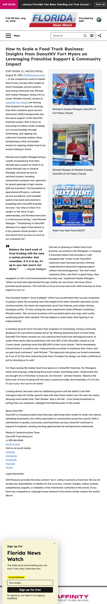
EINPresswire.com (34, 75)
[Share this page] (99, 35)
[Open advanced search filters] (91, 35)
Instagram (11, 455)
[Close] (54, 543)
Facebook (11, 459)
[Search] (85, 35)
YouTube (10, 463)
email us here (13, 444)
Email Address (16, 577)
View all (100, 4)
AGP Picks (9, 4)
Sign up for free (30, 589)
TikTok (9, 467)
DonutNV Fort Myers (16, 102)
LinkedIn (10, 452)
